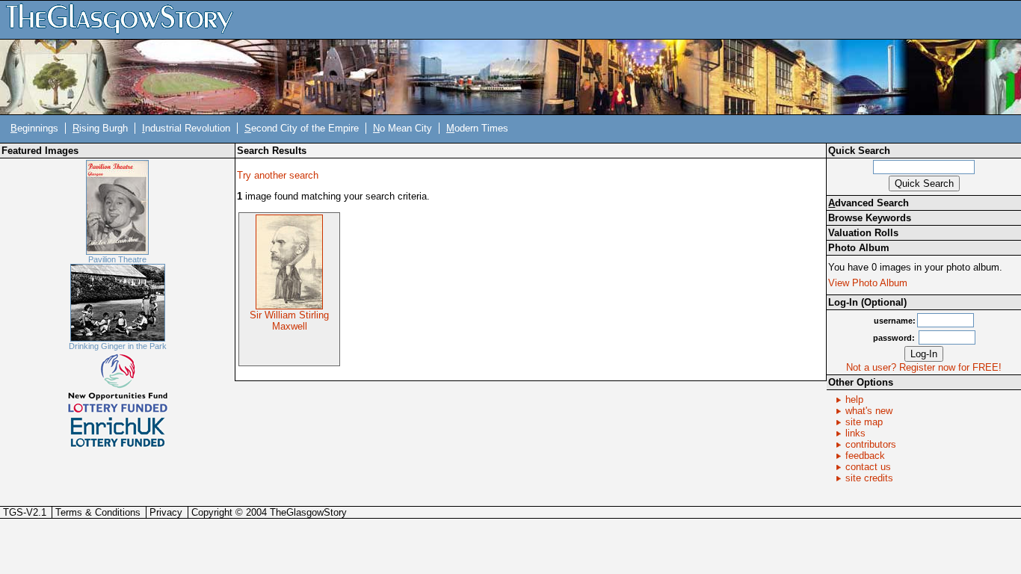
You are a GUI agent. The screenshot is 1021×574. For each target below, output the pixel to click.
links (855, 433)
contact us (868, 466)
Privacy (165, 512)
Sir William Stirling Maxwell (289, 320)
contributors (870, 444)
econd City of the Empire (301, 128)
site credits (869, 478)
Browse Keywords (869, 217)
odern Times (477, 128)
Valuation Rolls (863, 232)
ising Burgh (100, 128)
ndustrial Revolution (186, 128)
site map (864, 422)
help (854, 399)
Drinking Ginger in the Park (118, 346)
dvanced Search (868, 203)
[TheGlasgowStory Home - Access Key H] (125, 19)
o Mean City (402, 128)
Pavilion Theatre (117, 259)
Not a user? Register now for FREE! (924, 367)
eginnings (34, 128)
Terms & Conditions (98, 512)
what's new (868, 410)
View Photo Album (867, 282)
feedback (865, 455)
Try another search (277, 175)
